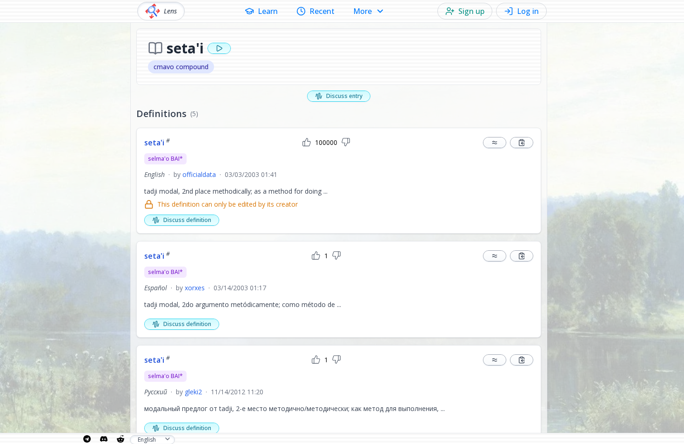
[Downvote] (345, 143)
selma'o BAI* (165, 159)
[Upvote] (306, 143)
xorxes (195, 287)
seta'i (157, 142)
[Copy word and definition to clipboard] (521, 142)
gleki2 (193, 391)
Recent (322, 11)
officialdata (199, 174)
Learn (268, 11)
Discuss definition (187, 220)
